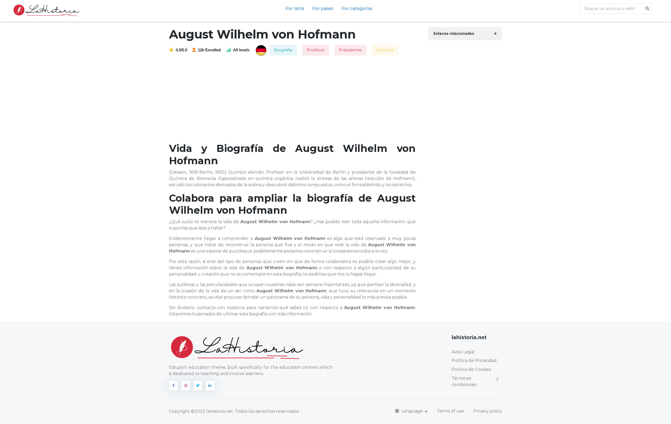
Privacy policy (487, 411)
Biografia (283, 49)
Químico (385, 49)
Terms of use (450, 411)
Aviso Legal (463, 351)
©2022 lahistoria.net (212, 411)
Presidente (350, 49)
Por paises (322, 8)
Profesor (316, 49)
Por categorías (357, 8)
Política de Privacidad (474, 360)
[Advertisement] (295, 99)
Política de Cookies (471, 369)
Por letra (294, 8)
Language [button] (412, 411)
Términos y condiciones (475, 381)
